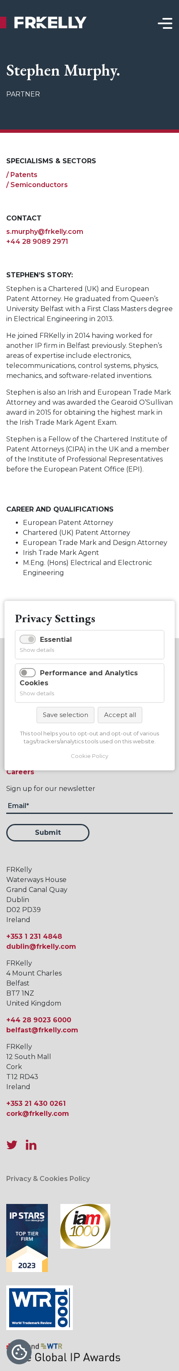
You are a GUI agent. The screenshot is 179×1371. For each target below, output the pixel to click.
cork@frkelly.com (37, 1114)
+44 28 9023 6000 (38, 1020)
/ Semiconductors (37, 185)
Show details (37, 649)
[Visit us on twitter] (15, 1144)
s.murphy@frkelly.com (44, 232)
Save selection (65, 715)
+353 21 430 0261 (36, 1103)
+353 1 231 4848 (34, 936)
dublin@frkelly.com (41, 946)
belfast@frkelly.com (42, 1030)
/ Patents (21, 175)
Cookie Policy (89, 755)
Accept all (120, 715)
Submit (48, 832)
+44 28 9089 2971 (37, 242)
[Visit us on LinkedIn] (31, 1144)
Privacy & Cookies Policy (48, 1179)
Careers (20, 772)
